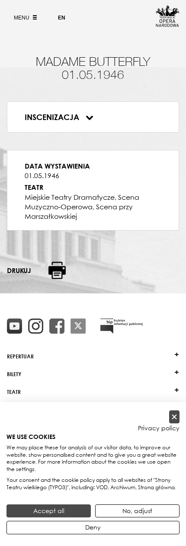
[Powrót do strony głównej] (167, 24)
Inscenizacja (53, 117)
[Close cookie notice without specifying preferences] (174, 417)
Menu (22, 18)
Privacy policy (159, 428)
